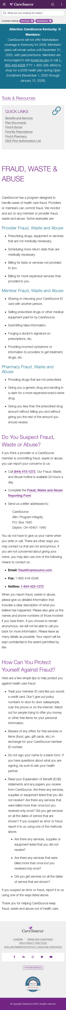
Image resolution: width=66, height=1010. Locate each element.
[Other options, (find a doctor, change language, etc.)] (52, 4)
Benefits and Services (19, 118)
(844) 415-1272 (24, 471)
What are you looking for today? (25, 13)
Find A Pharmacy (16, 136)
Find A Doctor (13, 127)
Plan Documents (15, 122)
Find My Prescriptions (19, 131)
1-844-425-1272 (32, 586)
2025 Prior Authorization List (23, 140)
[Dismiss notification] (59, 29)
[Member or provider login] (62, 4)
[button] (26, 21)
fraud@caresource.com (35, 570)
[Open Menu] (4, 4)
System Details (33, 967)
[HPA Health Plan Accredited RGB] (33, 984)
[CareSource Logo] (22, 3)
